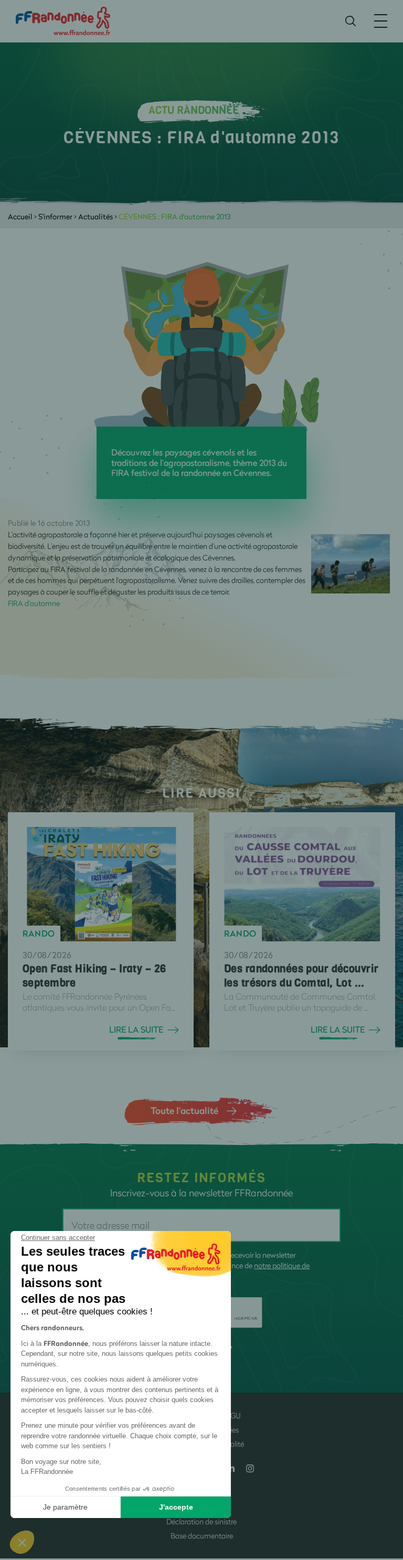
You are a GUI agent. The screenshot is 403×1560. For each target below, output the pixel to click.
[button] (22, 1542)
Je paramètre (65, 1507)
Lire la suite (136, 1029)
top (384, 1489)
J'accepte (176, 1507)
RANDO (39, 933)
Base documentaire (202, 1536)
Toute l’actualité (184, 1110)
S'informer (55, 216)
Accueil (20, 216)
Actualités (95, 216)
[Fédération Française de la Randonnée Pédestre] (63, 20)
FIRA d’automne (34, 603)
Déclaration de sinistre (201, 1521)
